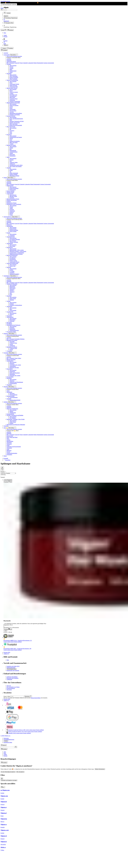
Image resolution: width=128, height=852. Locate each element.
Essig (10, 133)
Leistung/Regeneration (12, 453)
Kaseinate (11, 197)
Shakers (11, 411)
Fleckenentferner (13, 394)
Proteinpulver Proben (11, 203)
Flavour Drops (12, 110)
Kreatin (8, 232)
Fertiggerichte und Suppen (15, 137)
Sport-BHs (12, 341)
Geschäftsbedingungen (9, 739)
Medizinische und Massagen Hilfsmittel (16, 424)
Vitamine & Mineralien (12, 284)
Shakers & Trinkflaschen (12, 408)
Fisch (10, 139)
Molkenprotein (10, 185)
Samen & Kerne (13, 85)
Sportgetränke (10, 226)
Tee (10, 171)
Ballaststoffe (12, 329)
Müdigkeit (9, 450)
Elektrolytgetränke (13, 230)
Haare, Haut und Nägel (12, 437)
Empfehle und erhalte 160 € (13, 666)
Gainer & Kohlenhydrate (12, 263)
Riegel (11, 90)
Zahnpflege (9, 384)
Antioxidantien (10, 317)
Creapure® (12, 235)
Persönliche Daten (8, 742)
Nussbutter (9, 73)
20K (26, 730)
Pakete (5, 455)
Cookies (11, 93)
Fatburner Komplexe (14, 274)
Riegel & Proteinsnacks (12, 255)
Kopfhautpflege (13, 383)
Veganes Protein (10, 192)
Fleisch (11, 138)
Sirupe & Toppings (13, 105)
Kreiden (11, 423)
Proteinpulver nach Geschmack (14, 204)
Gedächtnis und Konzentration (14, 446)
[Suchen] (2, 10)
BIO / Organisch (10, 62)
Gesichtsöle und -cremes (15, 364)
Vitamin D (11, 291)
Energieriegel (12, 259)
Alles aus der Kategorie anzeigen (14, 56)
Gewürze (11, 112)
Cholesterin (9, 448)
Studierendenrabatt (11, 667)
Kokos (11, 214)
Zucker (11, 106)
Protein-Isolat (12, 189)
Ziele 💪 (6, 427)
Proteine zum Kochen (14, 122)
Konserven (9, 134)
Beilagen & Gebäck (11, 145)
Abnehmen (9, 442)
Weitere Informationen (100, 769)
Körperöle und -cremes (14, 375)
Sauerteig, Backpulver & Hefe (16, 121)
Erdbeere (11, 212)
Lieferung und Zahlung (12, 676)
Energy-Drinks (12, 231)
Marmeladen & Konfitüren (15, 113)
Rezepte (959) (7, 652)
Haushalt (6, 386)
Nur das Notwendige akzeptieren (8, 771)
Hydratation (9, 454)
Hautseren (11, 363)
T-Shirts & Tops (13, 343)
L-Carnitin (11, 271)
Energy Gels (12, 266)
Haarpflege (9, 378)
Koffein (11, 270)
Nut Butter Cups (13, 94)
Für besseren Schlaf (11, 331)
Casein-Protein (10, 193)
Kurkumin (11, 321)
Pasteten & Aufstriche (14, 141)
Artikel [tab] (5, 754)
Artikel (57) (6, 653)
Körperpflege (10, 368)
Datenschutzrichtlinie (36, 697)
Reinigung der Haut (14, 367)
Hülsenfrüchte (12, 150)
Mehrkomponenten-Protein (13, 199)
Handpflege (12, 374)
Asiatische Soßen (13, 162)
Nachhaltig (17, 339)
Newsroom (9, 689)
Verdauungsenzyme (14, 330)
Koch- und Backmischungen (16, 118)
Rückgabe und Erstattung (12, 678)
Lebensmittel (7, 54)
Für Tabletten (12, 418)
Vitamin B (11, 289)
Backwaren (12, 154)
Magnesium (12, 286)
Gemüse (11, 143)
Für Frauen (9, 322)
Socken (11, 344)
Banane (11, 213)
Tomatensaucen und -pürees (16, 165)
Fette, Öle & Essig (11, 126)
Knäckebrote (12, 155)
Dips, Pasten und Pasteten (15, 166)
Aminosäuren (10, 243)
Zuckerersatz (12, 109)
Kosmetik (6, 352)
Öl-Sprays (11, 130)
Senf (10, 161)
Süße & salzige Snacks (12, 88)
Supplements (7, 275)
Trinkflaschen (12, 412)
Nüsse (10, 82)
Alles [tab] (5, 751)
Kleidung (6, 333)
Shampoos (11, 380)
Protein (5, 177)
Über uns (9, 685)
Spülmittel (9, 398)
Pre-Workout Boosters (14, 239)
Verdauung (9, 444)
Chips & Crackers (13, 92)
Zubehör (6, 402)
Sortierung (3, 473)
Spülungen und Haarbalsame (16, 382)
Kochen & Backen (11, 116)
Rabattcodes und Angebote (13, 670)
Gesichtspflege (10, 361)
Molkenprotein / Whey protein (16, 250)
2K (25, 731)
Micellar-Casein (13, 196)
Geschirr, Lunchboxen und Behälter (15, 415)
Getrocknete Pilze (13, 86)
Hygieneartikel (10, 376)
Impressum (6, 738)
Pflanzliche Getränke (14, 175)
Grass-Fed (17, 62)
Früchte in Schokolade (14, 101)
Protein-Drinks (12, 228)
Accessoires (9, 351)
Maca (10, 309)
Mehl (10, 120)
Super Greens (12, 298)
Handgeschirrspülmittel (14, 400)
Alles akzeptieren (20, 771)
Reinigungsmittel (10, 396)
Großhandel (9, 679)
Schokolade (12, 100)
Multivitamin (12, 287)
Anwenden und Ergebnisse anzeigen (9, 780)
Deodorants (12, 371)
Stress (8, 438)
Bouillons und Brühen (14, 114)
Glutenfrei (25, 62)
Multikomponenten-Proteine (16, 254)
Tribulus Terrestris (13, 242)
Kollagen (9, 201)
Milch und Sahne (13, 124)
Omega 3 (11, 314)
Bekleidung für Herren (12, 347)
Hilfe (8, 660)
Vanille (11, 208)
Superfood (9, 295)
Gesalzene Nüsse (13, 98)
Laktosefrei (30, 62)
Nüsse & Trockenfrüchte (12, 80)
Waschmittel (9, 392)
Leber (8, 449)
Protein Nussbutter (13, 77)
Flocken (11, 66)
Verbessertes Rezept (11, 61)
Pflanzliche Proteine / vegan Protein (17, 251)
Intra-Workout (12, 240)
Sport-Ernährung (8, 216)
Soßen (8, 157)
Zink (10, 293)
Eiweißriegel (12, 258)
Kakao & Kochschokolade (15, 125)
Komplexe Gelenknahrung (15, 305)
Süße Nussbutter (13, 78)
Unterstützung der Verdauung (13, 325)
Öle (10, 129)
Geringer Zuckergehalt (48, 62)
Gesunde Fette (10, 311)
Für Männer (9, 323)
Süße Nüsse (12, 97)
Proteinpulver (10, 247)
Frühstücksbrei (12, 70)
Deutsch (6, 45)
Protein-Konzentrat (13, 188)
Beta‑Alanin (12, 246)
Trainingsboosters (11, 236)
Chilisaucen (12, 163)
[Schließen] (2, 779)
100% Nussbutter (13, 76)
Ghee (10, 132)
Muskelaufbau (10, 441)
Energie (8, 452)
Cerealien (9, 64)
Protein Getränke (13, 174)
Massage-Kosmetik (11, 359)
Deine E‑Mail (7, 696)
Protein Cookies (13, 260)
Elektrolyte (9, 224)
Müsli (10, 69)
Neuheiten (9, 60)
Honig (10, 108)
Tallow (19, 358)
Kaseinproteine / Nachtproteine (16, 252)
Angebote (6, 53)
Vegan (21, 62)
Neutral (11, 207)
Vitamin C (11, 290)
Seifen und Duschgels (14, 372)
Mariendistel (12, 319)
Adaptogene (9, 306)
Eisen (10, 294)
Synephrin (11, 272)
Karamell (11, 209)
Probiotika (11, 327)
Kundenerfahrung (11, 688)
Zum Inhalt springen (5, 1)
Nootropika (9, 315)
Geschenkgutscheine (11, 669)
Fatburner (9, 267)
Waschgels (11, 393)
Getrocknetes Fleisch (14, 262)
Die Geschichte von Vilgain (13, 687)
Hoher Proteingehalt (38, 62)
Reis (10, 149)
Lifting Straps (12, 422)
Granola (11, 68)
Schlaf (8, 445)
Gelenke (8, 301)
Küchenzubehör (10, 414)
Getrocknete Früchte (14, 84)
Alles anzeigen (12, 65)
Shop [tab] (5, 753)
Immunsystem (10, 436)
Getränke (9, 167)
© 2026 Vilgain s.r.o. (5, 735)
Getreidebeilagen (13, 151)
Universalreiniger (13, 397)
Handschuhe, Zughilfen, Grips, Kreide (16, 419)
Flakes (11, 72)
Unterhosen (12, 345)
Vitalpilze (11, 299)
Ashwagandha (12, 310)
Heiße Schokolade (13, 173)
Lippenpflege (12, 366)
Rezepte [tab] (5, 755)
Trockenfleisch (12, 96)
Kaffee (11, 170)
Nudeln (11, 147)
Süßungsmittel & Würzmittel (13, 102)
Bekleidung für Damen (12, 340)
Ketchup (11, 159)
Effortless (22, 339)
